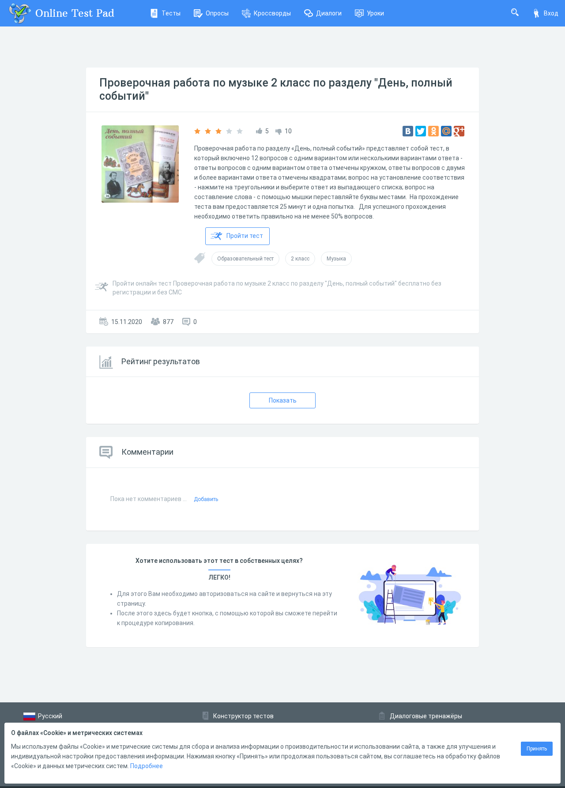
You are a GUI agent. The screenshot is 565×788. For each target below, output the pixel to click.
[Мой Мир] (446, 131)
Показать (283, 400)
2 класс (300, 259)
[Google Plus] (459, 131)
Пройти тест (244, 235)
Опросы (217, 13)
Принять (537, 749)
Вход (551, 13)
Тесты (171, 13)
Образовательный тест (245, 259)
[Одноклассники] (433, 131)
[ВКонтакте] (408, 131)
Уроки (375, 13)
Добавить (206, 499)
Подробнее (146, 765)
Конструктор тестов (243, 716)
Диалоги (329, 13)
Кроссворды (272, 13)
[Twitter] (420, 131)
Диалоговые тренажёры (426, 716)
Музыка (336, 259)
